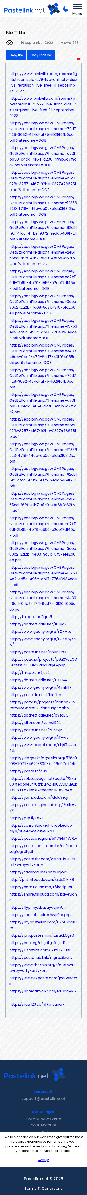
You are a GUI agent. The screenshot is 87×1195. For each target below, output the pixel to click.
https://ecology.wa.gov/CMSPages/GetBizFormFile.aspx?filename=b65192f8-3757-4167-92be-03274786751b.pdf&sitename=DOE (42, 181)
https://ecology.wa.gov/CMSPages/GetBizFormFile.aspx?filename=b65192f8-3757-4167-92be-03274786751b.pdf (42, 428)
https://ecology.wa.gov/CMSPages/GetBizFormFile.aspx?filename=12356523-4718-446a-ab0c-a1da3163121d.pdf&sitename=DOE (43, 205)
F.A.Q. (43, 1131)
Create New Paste (43, 1119)
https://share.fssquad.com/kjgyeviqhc (43, 897)
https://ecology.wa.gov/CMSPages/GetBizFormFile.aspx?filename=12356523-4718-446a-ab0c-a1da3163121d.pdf (43, 452)
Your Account (43, 1125)
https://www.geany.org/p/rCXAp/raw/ (42, 641)
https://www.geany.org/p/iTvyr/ (39, 737)
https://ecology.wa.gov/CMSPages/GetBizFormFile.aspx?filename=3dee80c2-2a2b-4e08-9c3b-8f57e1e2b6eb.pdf (42, 551)
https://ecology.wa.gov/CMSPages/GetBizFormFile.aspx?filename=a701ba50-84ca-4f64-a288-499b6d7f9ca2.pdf (43, 403)
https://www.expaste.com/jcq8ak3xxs (43, 980)
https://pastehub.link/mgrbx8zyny (41, 957)
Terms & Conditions (43, 1188)
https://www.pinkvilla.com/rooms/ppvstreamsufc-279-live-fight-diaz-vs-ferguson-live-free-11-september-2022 (43, 107)
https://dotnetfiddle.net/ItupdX (38, 624)
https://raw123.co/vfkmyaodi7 (36, 1004)
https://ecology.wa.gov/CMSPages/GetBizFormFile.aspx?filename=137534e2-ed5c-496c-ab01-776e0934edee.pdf (43, 576)
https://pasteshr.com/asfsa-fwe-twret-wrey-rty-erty (42, 861)
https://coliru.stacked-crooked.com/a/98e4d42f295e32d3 (40, 828)
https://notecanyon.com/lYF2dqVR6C (42, 994)
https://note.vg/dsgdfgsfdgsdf (37, 942)
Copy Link (16, 55)
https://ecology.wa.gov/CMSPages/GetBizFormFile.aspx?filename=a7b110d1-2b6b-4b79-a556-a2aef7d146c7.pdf (43, 526)
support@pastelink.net (43, 1098)
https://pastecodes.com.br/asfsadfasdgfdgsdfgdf (43, 848)
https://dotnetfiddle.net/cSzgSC (38, 715)
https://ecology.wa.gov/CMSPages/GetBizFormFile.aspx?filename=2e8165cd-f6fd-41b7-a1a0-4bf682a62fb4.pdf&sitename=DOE (42, 255)
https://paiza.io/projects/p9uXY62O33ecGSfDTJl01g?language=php (43, 662)
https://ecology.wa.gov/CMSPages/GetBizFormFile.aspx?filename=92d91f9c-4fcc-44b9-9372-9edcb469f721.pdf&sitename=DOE (43, 230)
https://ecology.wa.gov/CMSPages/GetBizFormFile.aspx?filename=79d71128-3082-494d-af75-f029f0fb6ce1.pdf (42, 378)
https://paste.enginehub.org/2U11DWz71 (43, 807)
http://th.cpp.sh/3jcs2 (29, 672)
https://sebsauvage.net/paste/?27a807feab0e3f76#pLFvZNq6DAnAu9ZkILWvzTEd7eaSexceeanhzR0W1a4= (43, 784)
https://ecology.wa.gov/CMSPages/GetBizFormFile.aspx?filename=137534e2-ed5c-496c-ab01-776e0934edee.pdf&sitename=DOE (43, 329)
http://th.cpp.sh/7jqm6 (30, 616)
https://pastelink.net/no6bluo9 (37, 652)
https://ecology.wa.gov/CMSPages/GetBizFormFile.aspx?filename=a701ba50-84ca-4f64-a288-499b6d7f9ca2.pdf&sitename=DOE (43, 156)
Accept (43, 1160)
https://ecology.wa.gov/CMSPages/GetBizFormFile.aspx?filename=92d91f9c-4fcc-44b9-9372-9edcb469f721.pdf (43, 477)
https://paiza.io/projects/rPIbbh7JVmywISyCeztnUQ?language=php (42, 705)
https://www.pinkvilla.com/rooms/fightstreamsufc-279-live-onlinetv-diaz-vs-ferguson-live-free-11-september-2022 (43, 82)
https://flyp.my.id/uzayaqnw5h (37, 907)
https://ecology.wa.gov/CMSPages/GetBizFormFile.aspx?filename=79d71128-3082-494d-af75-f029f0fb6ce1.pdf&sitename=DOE (42, 131)
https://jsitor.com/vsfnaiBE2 (35, 722)
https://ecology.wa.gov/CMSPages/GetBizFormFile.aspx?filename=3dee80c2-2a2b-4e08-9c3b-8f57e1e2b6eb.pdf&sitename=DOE (42, 304)
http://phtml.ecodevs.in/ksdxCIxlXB (41, 879)
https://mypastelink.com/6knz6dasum (43, 925)
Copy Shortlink (41, 55)
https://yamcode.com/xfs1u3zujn (39, 797)
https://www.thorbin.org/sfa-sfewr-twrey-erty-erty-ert (42, 967)
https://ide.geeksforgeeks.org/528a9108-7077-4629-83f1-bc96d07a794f (43, 760)
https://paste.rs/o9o (28, 771)
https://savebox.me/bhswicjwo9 (38, 872)
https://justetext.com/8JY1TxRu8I (39, 950)
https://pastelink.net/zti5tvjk (35, 730)
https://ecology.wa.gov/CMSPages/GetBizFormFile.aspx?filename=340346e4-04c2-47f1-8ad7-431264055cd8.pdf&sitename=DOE (42, 354)
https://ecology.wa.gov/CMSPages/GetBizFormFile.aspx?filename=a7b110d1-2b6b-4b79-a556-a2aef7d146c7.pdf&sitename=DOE (43, 280)
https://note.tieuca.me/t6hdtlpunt (41, 887)
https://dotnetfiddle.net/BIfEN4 (38, 680)
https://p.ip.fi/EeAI (26, 818)
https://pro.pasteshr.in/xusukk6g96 (41, 935)
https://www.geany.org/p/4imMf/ (40, 687)
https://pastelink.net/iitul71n (35, 694)
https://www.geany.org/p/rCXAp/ (40, 631)
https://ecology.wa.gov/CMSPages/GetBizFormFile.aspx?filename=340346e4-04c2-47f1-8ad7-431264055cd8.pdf (42, 600)
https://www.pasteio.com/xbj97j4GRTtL (42, 747)
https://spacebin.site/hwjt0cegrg (40, 914)
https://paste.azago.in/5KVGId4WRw (43, 838)
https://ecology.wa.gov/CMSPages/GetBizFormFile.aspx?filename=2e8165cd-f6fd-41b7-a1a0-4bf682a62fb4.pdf (42, 502)
